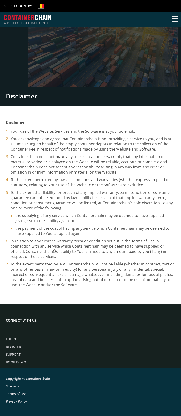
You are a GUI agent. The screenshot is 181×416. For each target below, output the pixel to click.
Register (13, 346)
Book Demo (16, 362)
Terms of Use (16, 394)
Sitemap (12, 386)
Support (13, 354)
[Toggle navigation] (175, 19)
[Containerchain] (27, 19)
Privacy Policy (16, 401)
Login (11, 339)
